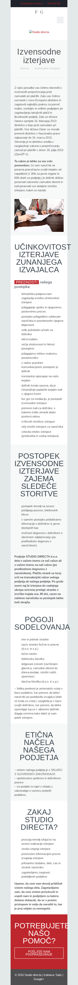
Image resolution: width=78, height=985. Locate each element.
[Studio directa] (39, 32)
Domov (24, 68)
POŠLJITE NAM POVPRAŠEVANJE (39, 953)
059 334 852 (54, 3)
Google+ (39, 979)
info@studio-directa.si (31, 3)
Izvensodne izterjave (47, 68)
